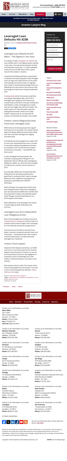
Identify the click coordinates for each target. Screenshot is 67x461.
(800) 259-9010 (60, 5)
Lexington (5, 405)
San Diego (38, 359)
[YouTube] (21, 422)
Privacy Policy (28, 302)
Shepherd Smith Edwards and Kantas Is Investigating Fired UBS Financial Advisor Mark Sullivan (55, 144)
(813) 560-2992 (12, 365)
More (59, 14)
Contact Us (40, 14)
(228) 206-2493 (45, 351)
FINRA (50, 97)
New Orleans (39, 389)
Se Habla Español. (34, 20)
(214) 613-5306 (12, 397)
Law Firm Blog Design (56, 440)
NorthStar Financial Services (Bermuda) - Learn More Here (33, 18)
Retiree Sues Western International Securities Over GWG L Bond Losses (55, 132)
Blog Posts (54, 302)
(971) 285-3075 (12, 351)
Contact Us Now (54, 69)
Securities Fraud (53, 92)
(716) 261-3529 (45, 381)
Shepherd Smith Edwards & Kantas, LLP (25, 440)
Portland (5, 345)
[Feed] (26, 422)
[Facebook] (4, 422)
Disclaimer (18, 302)
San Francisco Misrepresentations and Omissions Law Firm (54, 156)
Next (20, 286)
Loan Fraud (14, 279)
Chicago (5, 372)
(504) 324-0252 (45, 397)
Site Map (37, 302)
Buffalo (37, 372)
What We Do (23, 14)
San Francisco (40, 405)
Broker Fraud (53, 100)
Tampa (4, 359)
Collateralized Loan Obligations (17, 277)
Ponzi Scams (52, 112)
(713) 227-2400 (12, 319)
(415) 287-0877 (45, 411)
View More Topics (52, 122)
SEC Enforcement (54, 95)
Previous (6, 286)
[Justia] (17, 422)
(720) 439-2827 (45, 337)
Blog (31, 14)
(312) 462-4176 (12, 379)
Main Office (6, 310)
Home (4, 14)
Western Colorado (8, 331)
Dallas (4, 389)
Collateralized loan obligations (18, 275)
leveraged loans (30, 277)
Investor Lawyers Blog (16, 6)
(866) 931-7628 (12, 411)
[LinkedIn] (13, 422)
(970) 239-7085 (12, 337)
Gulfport (38, 345)
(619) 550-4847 (45, 365)
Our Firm (12, 14)
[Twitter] (8, 422)
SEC (49, 114)
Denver (37, 331)
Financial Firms (54, 81)
